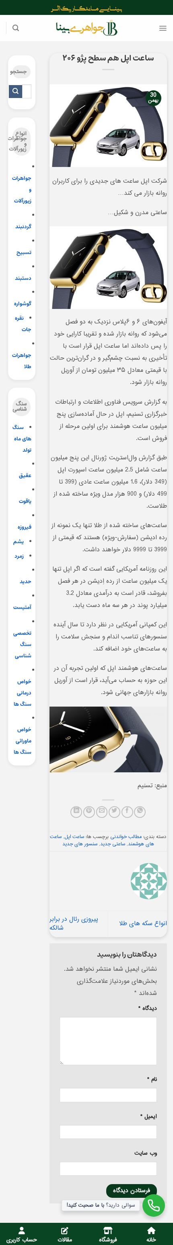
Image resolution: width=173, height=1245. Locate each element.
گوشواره (22, 304)
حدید (25, 581)
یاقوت (25, 501)
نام (152, 1079)
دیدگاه (147, 1008)
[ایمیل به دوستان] (102, 812)
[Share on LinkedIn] (76, 812)
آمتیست (22, 607)
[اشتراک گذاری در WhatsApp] (140, 812)
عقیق (25, 475)
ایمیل (148, 1117)
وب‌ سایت (145, 1153)
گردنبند (23, 226)
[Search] (15, 28)
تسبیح (23, 252)
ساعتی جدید (112, 844)
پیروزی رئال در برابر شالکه (73, 924)
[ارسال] (15, 91)
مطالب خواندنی (126, 836)
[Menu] (163, 28)
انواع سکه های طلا (143, 923)
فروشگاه (108, 1240)
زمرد (19, 556)
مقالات (65, 1240)
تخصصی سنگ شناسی (22, 645)
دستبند (23, 278)
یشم (18, 541)
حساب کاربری (21, 1240)
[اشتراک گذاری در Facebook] (127, 812)
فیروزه (24, 527)
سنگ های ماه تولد (21, 439)
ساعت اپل (74, 836)
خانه (151, 1240)
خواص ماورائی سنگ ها (22, 741)
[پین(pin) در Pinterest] (89, 812)
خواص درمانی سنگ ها (22, 693)
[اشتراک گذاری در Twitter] (114, 812)
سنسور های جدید (79, 844)
